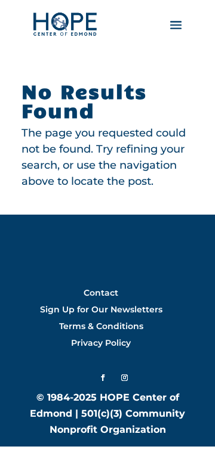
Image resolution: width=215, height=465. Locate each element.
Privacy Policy (101, 342)
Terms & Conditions (101, 326)
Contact (101, 292)
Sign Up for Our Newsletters (101, 309)
